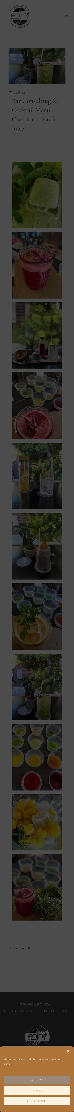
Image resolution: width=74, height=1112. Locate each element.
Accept (37, 1080)
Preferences (37, 1101)
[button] (68, 1051)
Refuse (37, 1090)
